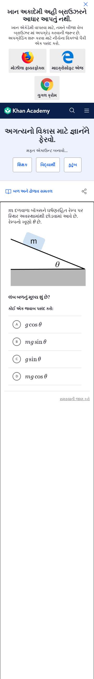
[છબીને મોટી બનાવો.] (47, 260)
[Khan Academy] (25, 110)
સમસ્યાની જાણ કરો (75, 399)
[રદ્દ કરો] (85, 4)
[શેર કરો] (84, 191)
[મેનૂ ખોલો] (87, 110)
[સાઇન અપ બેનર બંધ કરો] (84, 128)
